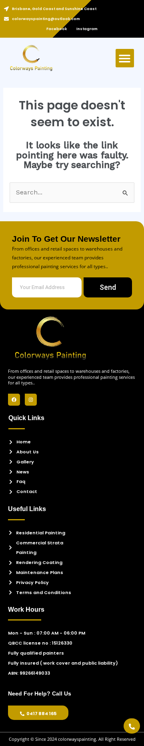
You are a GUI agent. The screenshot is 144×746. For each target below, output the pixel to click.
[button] (125, 58)
